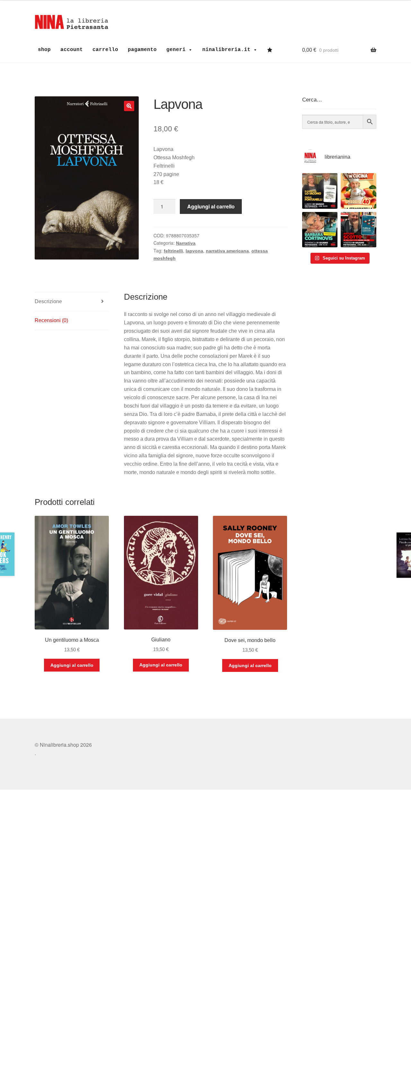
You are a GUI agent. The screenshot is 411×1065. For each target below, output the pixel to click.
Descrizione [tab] (48, 301)
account (71, 50)
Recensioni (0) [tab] (51, 320)
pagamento (142, 50)
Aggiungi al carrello (211, 206)
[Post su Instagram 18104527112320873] (358, 230)
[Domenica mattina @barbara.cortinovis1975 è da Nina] (358, 191)
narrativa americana (227, 250)
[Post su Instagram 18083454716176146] (320, 191)
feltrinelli (173, 250)
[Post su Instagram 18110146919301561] (320, 230)
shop (44, 50)
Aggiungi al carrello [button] (71, 665)
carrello (105, 50)
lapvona (194, 250)
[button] (129, 106)
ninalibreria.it (226, 50)
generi (176, 50)
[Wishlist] (271, 49)
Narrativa (186, 243)
